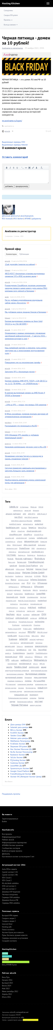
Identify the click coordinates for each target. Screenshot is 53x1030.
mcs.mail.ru (24, 604)
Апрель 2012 (7, 994)
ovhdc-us (43, 618)
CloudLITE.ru (38, 535)
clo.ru (13, 531)
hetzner (29, 569)
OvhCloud (10, 618)
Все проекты (7, 834)
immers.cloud (23, 580)
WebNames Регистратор (20, 741)
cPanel (19, 541)
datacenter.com (31, 541)
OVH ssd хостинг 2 (9, 889)
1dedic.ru (13, 506)
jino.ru (35, 590)
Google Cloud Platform (28, 565)
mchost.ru (14, 604)
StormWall (42, 649)
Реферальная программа (18, 698)
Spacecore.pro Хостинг (19, 768)
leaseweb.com (12, 597)
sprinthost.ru (21, 649)
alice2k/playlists (27, 216)
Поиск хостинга (8, 929)
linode (22, 597)
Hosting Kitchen (11, 3)
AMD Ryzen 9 (42, 514)
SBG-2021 (35, 636)
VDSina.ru (38, 656)
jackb (7, 297)
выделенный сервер (14, 677)
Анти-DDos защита (9, 869)
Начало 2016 (7, 980)
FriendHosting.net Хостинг (20, 774)
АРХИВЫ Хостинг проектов (12, 845)
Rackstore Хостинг (17, 754)
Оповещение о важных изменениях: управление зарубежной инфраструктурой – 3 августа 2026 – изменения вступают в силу (26, 336)
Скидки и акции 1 (9, 918)
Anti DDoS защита (31, 517)
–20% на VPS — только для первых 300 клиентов (25, 404)
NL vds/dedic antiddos (10, 883)
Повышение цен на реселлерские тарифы (22, 362)
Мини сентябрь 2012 (10, 991)
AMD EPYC (31, 514)
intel (23, 583)
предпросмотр (22, 186)
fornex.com (21, 562)
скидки (12, 701)
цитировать (22, 168)
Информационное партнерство (14, 842)
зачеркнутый (14, 168)
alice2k (7, 131)
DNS (33, 548)
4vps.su (33, 507)
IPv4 (28, 583)
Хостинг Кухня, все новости (13, 932)
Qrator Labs (27, 629)
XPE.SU (42, 664)
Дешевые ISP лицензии (11, 892)
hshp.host (28, 576)
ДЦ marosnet (10, 684)
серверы (33, 698)
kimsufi (9, 594)
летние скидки (10, 688)
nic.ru (19, 614)
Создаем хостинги (9, 941)
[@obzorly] (8, 209)
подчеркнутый (17, 168)
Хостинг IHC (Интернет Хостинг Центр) (26, 776)
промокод (34, 694)
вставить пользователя (36, 168)
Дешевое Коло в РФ (10, 900)
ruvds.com (12, 635)
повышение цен (21, 694)
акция (43, 667)
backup (24, 528)
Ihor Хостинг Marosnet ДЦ (21, 749)
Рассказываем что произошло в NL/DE (21, 426)
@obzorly (15, 216)
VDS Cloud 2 (7, 880)
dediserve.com (11, 548)
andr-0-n (8, 444)
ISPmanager (42, 583)
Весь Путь (6, 977)
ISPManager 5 (14, 587)
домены (28, 681)
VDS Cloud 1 (7, 878)
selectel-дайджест (36, 639)
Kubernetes (18, 594)
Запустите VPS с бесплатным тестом (20, 371)
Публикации (24, 254)
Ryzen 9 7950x (24, 636)
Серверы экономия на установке (15, 938)
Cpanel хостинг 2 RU (10, 875)
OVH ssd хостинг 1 (9, 886)
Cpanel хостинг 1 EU (10, 872)
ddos (9, 545)
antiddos (37, 520)
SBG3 (43, 636)
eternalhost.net (24, 552)
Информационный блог (11, 837)
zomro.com (34, 667)
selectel (23, 639)
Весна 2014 (6, 986)
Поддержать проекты (11, 794)
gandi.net (13, 565)
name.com (31, 611)
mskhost (42, 607)
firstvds (10, 558)
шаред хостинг (35, 705)
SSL (34, 649)
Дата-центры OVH (17, 724)
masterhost (42, 600)
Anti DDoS (18, 517)
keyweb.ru (43, 590)
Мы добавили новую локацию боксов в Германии (25, 312)
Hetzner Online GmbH (33, 572)
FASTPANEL (11, 555)
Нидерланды (31, 688)
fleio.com (11, 562)
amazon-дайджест (13, 514)
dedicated (41, 545)
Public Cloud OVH (14, 629)
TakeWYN (30, 653)
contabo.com (42, 538)
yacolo (9, 667)
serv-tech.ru (14, 643)
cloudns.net (9, 538)
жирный (7, 168)
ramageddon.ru (11, 632)
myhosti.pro (20, 611)
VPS (7, 660)
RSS (22, 236)
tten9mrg (8, 423)
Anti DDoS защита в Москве (21, 521)
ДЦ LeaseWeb (39, 681)
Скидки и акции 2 (9, 921)
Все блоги (8, 781)
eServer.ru (12, 552)
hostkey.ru (19, 576)
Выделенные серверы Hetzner (15, 144)
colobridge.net (21, 538)
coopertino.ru (10, 541)
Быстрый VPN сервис (10, 915)
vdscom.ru (29, 657)
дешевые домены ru (15, 681)
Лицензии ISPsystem (18, 746)
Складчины (8, 10)
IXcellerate (27, 590)
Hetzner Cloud (41, 569)
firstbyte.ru (31, 555)
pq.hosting (39, 621)
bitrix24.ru (42, 527)
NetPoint (10, 614)
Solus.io (20, 646)
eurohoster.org (38, 551)
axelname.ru (9, 126)
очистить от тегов (42, 168)
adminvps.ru (18, 510)
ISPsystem (39, 586)
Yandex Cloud (16, 735)
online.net (36, 614)
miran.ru (23, 608)
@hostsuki (6, 216)
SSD (29, 650)
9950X (40, 507)
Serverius (38, 643)
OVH (43, 614)
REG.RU (31, 632)
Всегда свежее (10, 25)
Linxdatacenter (32, 597)
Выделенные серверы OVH (13, 142)
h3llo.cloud (20, 569)
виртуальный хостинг (39, 670)
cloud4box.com (15, 534)
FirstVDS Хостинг (17, 733)
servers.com (10, 646)
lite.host (43, 597)
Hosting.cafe (7, 927)
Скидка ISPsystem (11, 15)
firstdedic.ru (41, 555)
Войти (4, 821)
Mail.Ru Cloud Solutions (27, 601)
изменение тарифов (25, 684)
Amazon (36, 510)
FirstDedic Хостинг (17, 743)
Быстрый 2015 (7, 983)
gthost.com (9, 569)
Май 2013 (6, 988)
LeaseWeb (40, 593)
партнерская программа (33, 691)
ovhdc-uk (33, 618)
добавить (9, 186)
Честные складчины (10, 894)
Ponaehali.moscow (26, 622)
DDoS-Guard (17, 545)
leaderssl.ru (29, 593)
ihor (7, 580)
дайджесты (36, 218)
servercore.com (27, 642)
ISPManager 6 (26, 586)
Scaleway (13, 639)
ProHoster (16, 625)
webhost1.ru (26, 660)
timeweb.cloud (11, 656)
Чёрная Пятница (19, 704)
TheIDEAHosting (41, 653)
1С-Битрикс (24, 507)
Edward (7, 270)
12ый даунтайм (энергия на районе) (20, 264)
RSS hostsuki (7, 218)
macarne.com (11, 601)
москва (21, 688)
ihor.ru (13, 579)
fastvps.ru (21, 555)
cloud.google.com (34, 531)
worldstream (12, 664)
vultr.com (15, 660)
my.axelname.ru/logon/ (12, 120)
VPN (45, 657)
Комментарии (11, 254)
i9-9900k (37, 576)
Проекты (7, 20)
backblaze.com (12, 527)
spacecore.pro (41, 646)
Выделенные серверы (35, 673)
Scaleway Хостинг (17, 763)
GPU (41, 566)
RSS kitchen (18, 218)
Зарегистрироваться (10, 819)
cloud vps (21, 531)
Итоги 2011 (6, 997)
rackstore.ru (39, 628)
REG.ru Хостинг (16, 730)
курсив (10, 168)
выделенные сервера (15, 674)
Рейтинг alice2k (8, 840)
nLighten (26, 615)
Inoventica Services (12, 583)
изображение (29, 168)
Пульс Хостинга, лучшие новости (14, 935)
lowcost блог (7, 924)
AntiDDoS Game (15, 524)
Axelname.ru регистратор (12, 48)
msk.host (32, 607)
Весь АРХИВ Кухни (9, 965)
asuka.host (39, 524)
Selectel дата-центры (19, 727)
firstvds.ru (40, 558)
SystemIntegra (19, 653)
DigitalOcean (24, 548)
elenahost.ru (41, 548)
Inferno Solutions (38, 579)
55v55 (18, 1015)
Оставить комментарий (15, 157)
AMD (24, 514)
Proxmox (37, 625)
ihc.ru (45, 576)
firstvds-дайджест (24, 558)
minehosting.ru (12, 608)
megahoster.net (36, 604)
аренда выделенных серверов (17, 670)
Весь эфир (9, 489)
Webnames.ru (40, 660)
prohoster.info (26, 625)
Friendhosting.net (36, 562)
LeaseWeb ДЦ (16, 765)
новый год (42, 687)
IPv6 (33, 583)
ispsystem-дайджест (13, 590)
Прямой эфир (13, 249)
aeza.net (27, 510)
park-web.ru (12, 622)
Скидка (41, 698)
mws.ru (11, 611)
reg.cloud (22, 632)
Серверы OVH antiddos (11, 897)
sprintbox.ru (10, 650)
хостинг (39, 701)
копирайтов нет (22, 1012)
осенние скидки (16, 691)
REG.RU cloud (42, 632)
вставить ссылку (33, 168)
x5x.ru (35, 664)
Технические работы (25, 702)
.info (22, 1017)
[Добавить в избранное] (12, 131)
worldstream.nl (25, 663)
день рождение (40, 677)
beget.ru (32, 527)
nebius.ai (40, 611)
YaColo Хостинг (16, 757)
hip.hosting (9, 576)
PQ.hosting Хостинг (18, 760)
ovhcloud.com (21, 618)
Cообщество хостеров (11, 848)
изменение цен (41, 684)
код (26, 168)
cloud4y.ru (28, 534)
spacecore (29, 646)
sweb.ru (8, 653)
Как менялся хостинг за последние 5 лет (18, 856)
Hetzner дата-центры (19, 738)
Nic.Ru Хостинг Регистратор (21, 752)
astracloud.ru (28, 524)
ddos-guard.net (30, 545)
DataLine (43, 541)
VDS (21, 656)
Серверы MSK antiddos (11, 903)
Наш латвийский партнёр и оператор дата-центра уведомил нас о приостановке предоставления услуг (25, 351)
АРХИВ (27, 218)
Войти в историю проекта (12, 851)
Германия (28, 677)
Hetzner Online (14, 572)
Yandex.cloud (20, 666)
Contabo (32, 538)
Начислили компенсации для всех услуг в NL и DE (25, 447)
